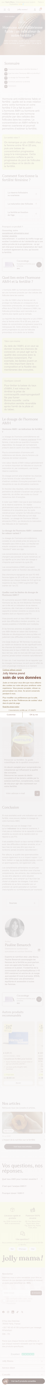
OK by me (34, 715)
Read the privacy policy (11, 707)
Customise (11, 715)
